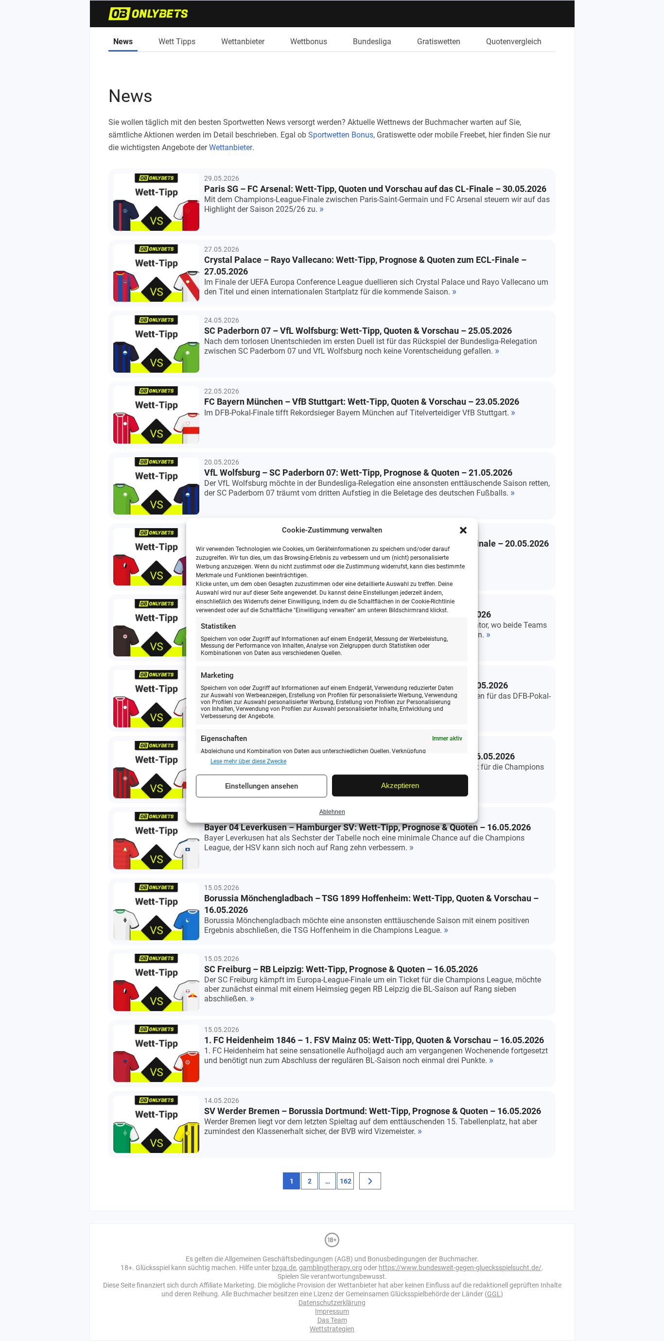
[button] (463, 530)
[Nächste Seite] (370, 1180)
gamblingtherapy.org (330, 1268)
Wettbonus (308, 41)
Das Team (332, 1320)
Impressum (332, 1311)
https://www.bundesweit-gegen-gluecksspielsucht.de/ (460, 1268)
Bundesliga (372, 41)
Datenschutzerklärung (332, 1303)
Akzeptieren (400, 785)
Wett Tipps (176, 41)
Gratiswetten (438, 41)
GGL (494, 1294)
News (123, 41)
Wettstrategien (332, 1329)
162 (345, 1181)
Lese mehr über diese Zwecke (248, 761)
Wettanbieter (242, 41)
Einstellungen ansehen (261, 786)
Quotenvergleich (514, 41)
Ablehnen (332, 811)
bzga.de (284, 1268)
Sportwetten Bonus (340, 134)
